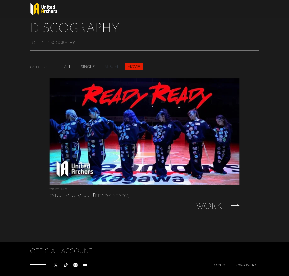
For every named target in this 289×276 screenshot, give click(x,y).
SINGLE (88, 67)
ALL (67, 67)
